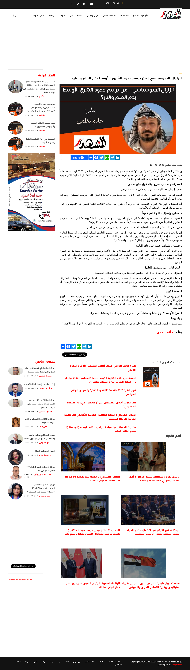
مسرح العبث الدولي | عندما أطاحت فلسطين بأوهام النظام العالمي (103, 367)
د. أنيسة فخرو (45, 455)
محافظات (124, 15)
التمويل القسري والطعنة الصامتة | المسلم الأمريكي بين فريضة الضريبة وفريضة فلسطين (100, 416)
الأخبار (136, 15)
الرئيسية (145, 15)
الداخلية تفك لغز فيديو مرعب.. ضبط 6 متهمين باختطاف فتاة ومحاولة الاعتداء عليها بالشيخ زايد (92, 532)
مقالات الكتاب (45, 362)
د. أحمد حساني (45, 388)
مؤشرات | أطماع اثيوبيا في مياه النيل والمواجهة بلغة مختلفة (40, 370)
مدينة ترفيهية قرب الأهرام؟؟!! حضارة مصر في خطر (40, 468)
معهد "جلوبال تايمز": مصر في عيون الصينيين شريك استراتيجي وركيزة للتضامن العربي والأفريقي (151, 585)
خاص (42, 15)
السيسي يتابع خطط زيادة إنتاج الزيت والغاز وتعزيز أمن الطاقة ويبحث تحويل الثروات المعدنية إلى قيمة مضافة (39, 87)
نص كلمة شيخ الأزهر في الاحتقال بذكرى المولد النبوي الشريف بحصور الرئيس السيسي (153, 532)
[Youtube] (91, 4)
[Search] (14, 16)
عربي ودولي (92, 15)
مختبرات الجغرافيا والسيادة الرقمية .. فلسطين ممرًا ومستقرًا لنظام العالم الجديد (101, 429)
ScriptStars (177, 665)
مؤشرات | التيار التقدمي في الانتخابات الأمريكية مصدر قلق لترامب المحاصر (41, 403)
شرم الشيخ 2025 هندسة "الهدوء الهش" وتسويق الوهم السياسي (104, 392)
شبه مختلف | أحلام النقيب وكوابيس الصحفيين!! (43, 124)
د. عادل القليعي (46, 442)
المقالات (17, 662)
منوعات (62, 15)
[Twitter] (78, 4)
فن (71, 15)
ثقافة (79, 15)
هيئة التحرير (118, 664)
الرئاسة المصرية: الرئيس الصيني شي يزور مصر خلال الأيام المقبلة (93, 585)
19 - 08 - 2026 (30, 376)
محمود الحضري (45, 376)
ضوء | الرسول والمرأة (45, 451)
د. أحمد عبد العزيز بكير (43, 474)
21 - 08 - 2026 (30, 426)
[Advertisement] (95, 47)
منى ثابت (43, 426)
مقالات (42, 115)
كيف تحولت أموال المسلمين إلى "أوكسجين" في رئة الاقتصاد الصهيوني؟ (102, 404)
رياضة (51, 15)
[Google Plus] (84, 4)
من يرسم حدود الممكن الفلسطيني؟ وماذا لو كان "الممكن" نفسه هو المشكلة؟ (41, 107)
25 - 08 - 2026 (30, 96)
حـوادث (34, 15)
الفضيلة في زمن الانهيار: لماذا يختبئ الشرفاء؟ (40, 140)
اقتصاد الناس (109, 15)
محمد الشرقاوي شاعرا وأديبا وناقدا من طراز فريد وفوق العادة (39, 436)
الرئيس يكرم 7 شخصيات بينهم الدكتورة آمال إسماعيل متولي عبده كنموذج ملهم (154, 478)
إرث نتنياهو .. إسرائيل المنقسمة (39, 384)
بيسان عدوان (44, 496)
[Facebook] (72, 4)
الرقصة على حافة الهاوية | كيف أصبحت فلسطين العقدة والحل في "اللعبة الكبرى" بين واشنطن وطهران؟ (101, 380)
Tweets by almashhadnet (20, 579)
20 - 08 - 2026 (30, 442)
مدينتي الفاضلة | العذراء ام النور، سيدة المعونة (39, 420)
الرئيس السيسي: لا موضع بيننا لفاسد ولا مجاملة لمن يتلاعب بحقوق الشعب (92, 478)
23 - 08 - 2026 (30, 388)
